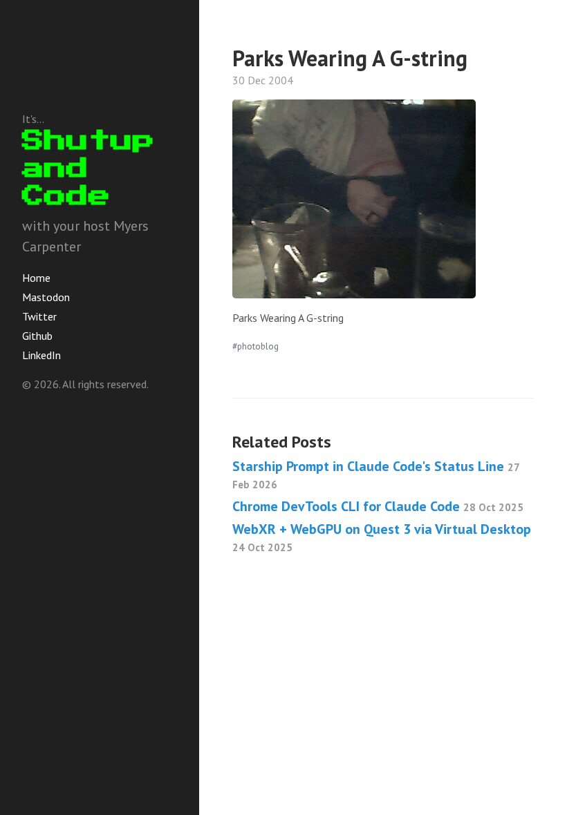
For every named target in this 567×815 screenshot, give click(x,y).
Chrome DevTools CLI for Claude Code (377, 506)
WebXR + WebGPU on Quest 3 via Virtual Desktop (381, 537)
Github (37, 336)
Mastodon (46, 297)
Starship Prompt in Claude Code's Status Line (375, 474)
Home (36, 278)
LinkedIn (41, 355)
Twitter (39, 316)
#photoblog (255, 346)
